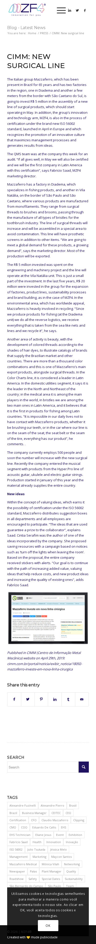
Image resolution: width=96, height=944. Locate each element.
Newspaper (17, 871)
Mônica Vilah (50, 864)
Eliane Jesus (43, 835)
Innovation (53, 842)
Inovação (72, 842)
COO (24, 827)
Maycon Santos (61, 857)
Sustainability (74, 879)
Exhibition (75, 835)
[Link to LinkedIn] (69, 10)
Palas (33, 871)
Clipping (78, 820)
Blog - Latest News (26, 27)
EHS (63, 827)
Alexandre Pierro (52, 805)
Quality (71, 871)
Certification (17, 820)
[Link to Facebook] (85, 10)
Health (37, 842)
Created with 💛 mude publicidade (32, 937)
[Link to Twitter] (77, 10)
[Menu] (59, 10)
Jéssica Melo (58, 849)
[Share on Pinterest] (41, 699)
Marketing (39, 857)
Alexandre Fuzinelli (22, 805)
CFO (34, 820)
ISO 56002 (16, 849)
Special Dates (51, 879)
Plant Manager (51, 871)
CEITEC (56, 813)
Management (18, 857)
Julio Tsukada (36, 849)
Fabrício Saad (18, 842)
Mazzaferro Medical (23, 864)
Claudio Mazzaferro (54, 820)
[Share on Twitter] (28, 699)
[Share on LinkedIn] (54, 699)
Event (60, 835)
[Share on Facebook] (14, 699)
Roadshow (16, 879)
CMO (12, 827)
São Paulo (54, 886)
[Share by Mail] (82, 699)
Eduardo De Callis (44, 827)
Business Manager (34, 813)
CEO (68, 813)
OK (48, 925)
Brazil (13, 813)
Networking (72, 864)
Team (70, 886)
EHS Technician (19, 835)
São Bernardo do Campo (26, 886)
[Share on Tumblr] (68, 699)
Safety (32, 879)
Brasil (73, 805)
